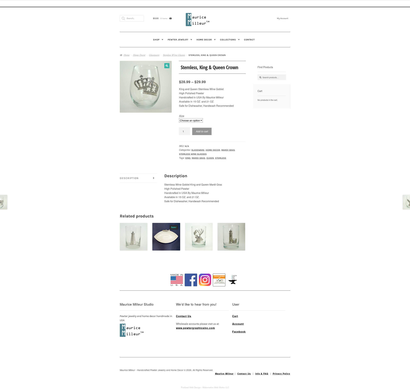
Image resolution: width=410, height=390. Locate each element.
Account (238, 324)
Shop (156, 39)
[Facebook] (191, 280)
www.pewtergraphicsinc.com (195, 328)
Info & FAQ (261, 373)
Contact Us (183, 316)
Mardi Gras (228, 150)
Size (181, 116)
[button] (166, 65)
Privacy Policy (281, 373)
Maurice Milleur (224, 373)
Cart (235, 316)
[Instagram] (205, 280)
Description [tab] (129, 178)
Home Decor (204, 39)
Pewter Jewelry (178, 39)
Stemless (220, 158)
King (187, 158)
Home (127, 55)
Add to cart (202, 131)
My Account (282, 18)
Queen (210, 158)
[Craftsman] (219, 280)
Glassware (154, 55)
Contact (249, 39)
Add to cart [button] (133, 231)
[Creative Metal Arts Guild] (233, 280)
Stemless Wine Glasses (174, 55)
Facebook (239, 331)
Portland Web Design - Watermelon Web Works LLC (205, 387)
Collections (228, 39)
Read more (166, 231)
